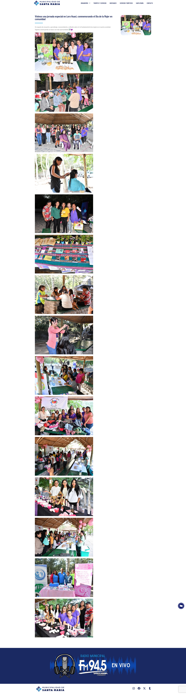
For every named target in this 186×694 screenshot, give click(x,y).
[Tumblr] (149, 688)
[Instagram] (133, 688)
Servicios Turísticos (126, 3)
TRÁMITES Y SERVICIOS (99, 3)
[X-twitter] (144, 688)
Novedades (113, 3)
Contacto (150, 3)
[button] (85, 3)
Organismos (84, 3)
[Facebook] (139, 688)
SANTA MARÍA (139, 3)
